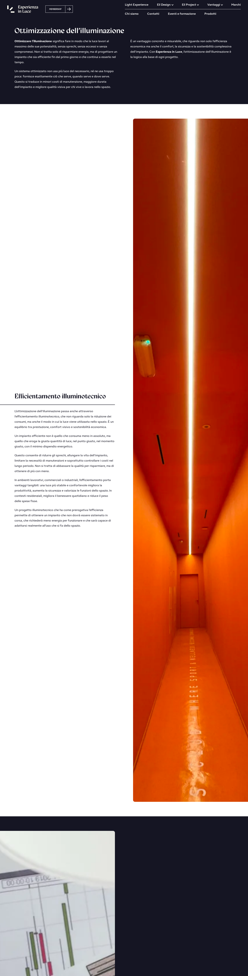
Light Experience (136, 5)
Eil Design (164, 5)
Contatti (153, 14)
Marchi (236, 5)
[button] (59, 9)
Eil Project (189, 5)
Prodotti (210, 14)
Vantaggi (213, 5)
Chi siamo (132, 14)
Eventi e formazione (182, 14)
